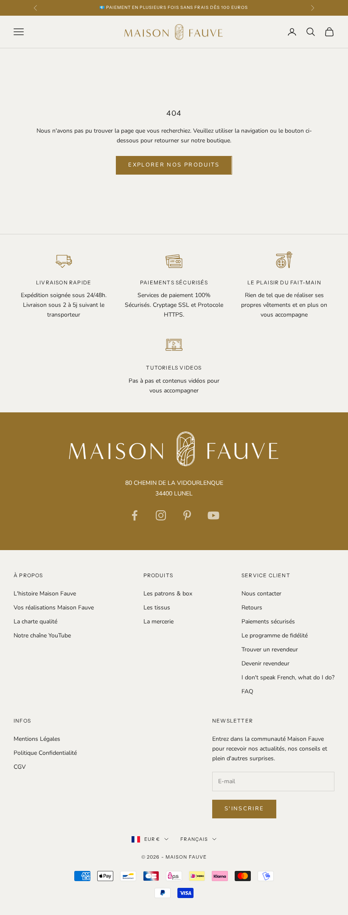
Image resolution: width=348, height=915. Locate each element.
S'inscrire (244, 808)
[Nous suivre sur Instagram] (160, 515)
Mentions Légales (37, 739)
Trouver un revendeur (269, 649)
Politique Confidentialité (45, 753)
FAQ (247, 691)
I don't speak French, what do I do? (287, 677)
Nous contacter (261, 594)
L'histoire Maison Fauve (45, 594)
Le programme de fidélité (274, 635)
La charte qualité (35, 621)
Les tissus (156, 608)
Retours (251, 608)
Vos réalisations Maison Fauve (54, 608)
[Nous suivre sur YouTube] (213, 515)
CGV (20, 767)
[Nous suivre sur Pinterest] (187, 515)
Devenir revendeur (265, 663)
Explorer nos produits (173, 165)
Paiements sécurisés (268, 621)
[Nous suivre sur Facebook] (134, 515)
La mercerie (158, 621)
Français (194, 839)
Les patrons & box (167, 594)
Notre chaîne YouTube (42, 635)
